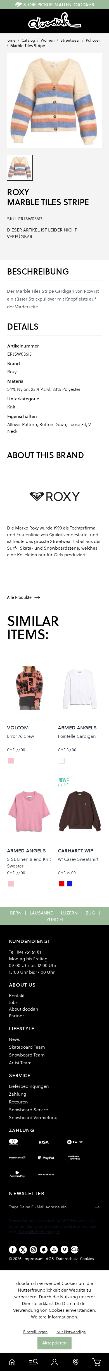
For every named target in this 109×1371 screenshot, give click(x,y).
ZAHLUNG (21, 1130)
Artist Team (20, 1063)
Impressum (33, 1258)
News (14, 1039)
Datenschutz (67, 1258)
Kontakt (17, 995)
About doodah (23, 1009)
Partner (16, 1016)
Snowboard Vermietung (33, 1117)
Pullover (93, 40)
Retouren (18, 1102)
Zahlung (17, 1094)
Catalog (28, 40)
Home (10, 40)
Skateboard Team (27, 1047)
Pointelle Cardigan (77, 736)
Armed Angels (77, 727)
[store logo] (54, 21)
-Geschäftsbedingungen (38, 1232)
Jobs (13, 1002)
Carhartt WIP (75, 850)
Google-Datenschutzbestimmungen (66, 1226)
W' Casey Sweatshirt (78, 859)
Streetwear (70, 40)
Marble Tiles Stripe (27, 46)
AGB (50, 1258)
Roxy (18, 192)
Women (47, 40)
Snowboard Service (28, 1110)
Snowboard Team (27, 1055)
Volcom (18, 727)
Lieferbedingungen (29, 1086)
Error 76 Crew (20, 736)
